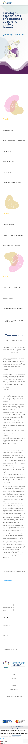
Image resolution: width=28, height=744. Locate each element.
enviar (6, 617)
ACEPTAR (2, 738)
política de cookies (16, 735)
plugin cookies (17, 736)
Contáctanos (8, 581)
